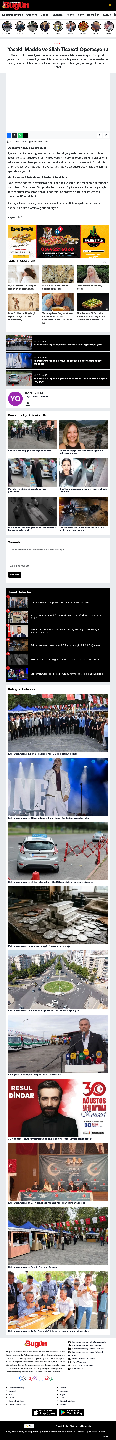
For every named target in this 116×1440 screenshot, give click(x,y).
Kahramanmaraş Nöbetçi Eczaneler (89, 1342)
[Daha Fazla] (25, 135)
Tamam (105, 1436)
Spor (81, 15)
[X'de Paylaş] (14, 135)
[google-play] (71, 1412)
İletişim (63, 1404)
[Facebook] (19, 1378)
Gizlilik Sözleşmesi (17, 1404)
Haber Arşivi (78, 1369)
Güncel (44, 15)
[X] (24, 1378)
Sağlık (62, 1394)
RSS (31, 1426)
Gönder (14, 574)
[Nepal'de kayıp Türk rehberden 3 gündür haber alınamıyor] (83, 434)
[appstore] (44, 1412)
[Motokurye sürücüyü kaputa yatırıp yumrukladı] (32, 473)
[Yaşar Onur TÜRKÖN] (15, 398)
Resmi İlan (93, 15)
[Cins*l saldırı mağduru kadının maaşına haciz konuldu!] (83, 473)
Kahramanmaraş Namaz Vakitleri (88, 1349)
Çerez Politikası (16, 1401)
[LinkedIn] (41, 1378)
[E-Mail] (27, 403)
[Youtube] (46, 1378)
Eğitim (11, 1398)
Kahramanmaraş (12, 15)
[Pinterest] (30, 1378)
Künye (107, 15)
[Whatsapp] (51, 1378)
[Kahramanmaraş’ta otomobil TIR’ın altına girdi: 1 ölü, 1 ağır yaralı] (83, 511)
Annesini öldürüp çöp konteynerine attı (29, 451)
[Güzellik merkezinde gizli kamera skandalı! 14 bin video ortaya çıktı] (32, 511)
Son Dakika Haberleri (82, 1365)
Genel (63, 1388)
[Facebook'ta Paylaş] (9, 135)
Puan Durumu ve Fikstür (83, 1359)
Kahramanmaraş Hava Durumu (87, 1345)
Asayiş (70, 15)
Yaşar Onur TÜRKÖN (18, 142)
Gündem (31, 15)
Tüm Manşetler (79, 1362)
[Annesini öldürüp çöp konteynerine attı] (32, 434)
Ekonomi (58, 15)
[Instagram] (35, 1378)
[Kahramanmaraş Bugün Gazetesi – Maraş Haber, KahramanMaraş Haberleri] (15, 5)
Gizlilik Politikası (67, 1401)
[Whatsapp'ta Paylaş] (20, 135)
